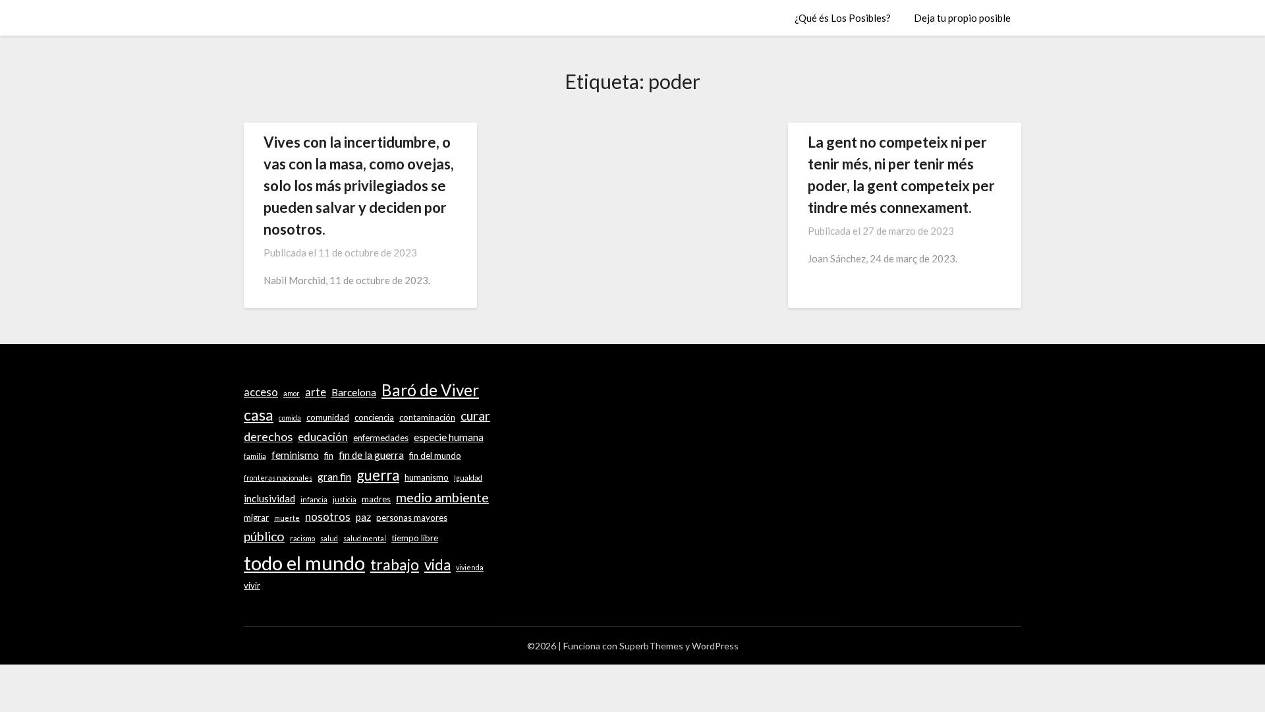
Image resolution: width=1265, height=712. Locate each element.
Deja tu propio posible (962, 18)
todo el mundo (304, 562)
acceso (261, 392)
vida (437, 565)
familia (255, 456)
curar (475, 415)
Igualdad (468, 477)
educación (323, 437)
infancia (313, 499)
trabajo (394, 564)
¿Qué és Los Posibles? (843, 18)
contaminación (427, 417)
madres (376, 499)
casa (258, 414)
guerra (377, 475)
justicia (344, 499)
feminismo (295, 455)
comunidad (327, 417)
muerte (287, 518)
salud (329, 538)
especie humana (449, 437)
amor (291, 393)
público (264, 536)
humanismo (427, 477)
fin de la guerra (371, 455)
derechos (268, 436)
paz (363, 517)
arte (315, 392)
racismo (302, 538)
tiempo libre (414, 538)
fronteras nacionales (278, 477)
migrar (256, 517)
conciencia (374, 417)
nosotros (328, 516)
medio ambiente (442, 497)
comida (290, 417)
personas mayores (411, 517)
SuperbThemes (651, 645)
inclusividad (269, 498)
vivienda (470, 567)
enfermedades (380, 437)
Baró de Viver (430, 390)
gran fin (334, 477)
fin (328, 455)
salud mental (364, 538)
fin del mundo (435, 455)
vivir (252, 585)
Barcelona (353, 392)
